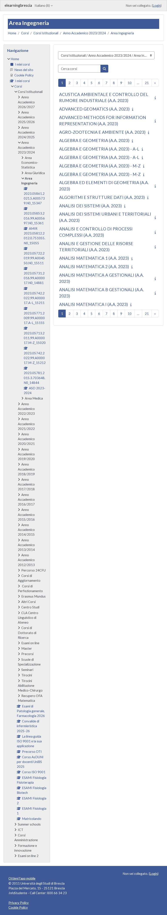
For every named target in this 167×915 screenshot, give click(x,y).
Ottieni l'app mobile (21, 878)
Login (157, 5)
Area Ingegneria (122, 33)
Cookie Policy (18, 907)
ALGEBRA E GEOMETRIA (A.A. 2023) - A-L (99, 148)
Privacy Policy (18, 903)
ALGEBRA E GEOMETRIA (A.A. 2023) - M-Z (100, 165)
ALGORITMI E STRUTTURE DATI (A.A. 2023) (102, 197)
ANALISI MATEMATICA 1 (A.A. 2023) (94, 258)
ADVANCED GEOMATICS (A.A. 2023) (94, 108)
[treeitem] (26, 457)
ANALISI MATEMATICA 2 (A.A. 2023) (94, 266)
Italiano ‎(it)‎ (42, 5)
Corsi (25, 33)
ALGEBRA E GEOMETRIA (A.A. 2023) (94, 140)
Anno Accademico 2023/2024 (84, 33)
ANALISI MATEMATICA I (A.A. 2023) (93, 304)
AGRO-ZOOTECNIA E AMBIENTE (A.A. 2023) (102, 132)
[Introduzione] (156, 97)
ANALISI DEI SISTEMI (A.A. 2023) (90, 205)
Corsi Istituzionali (45, 33)
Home (12, 33)
